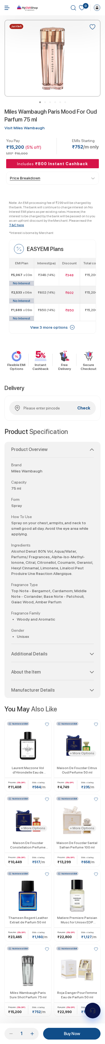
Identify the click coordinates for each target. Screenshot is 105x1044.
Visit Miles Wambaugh (24, 128)
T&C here (16, 225)
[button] (52, 451)
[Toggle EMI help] (93, 1010)
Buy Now (72, 1033)
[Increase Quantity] (32, 1033)
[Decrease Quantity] (10, 1033)
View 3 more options (49, 327)
